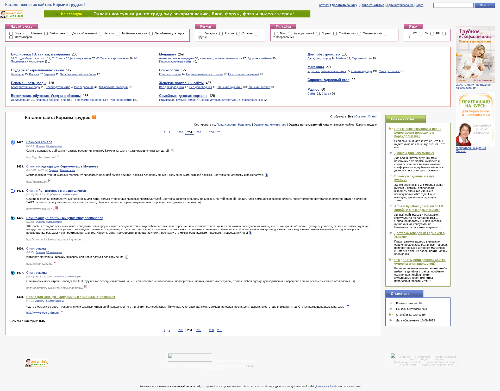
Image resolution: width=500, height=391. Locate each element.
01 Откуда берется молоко (28, 58)
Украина (247, 33)
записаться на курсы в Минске (471, 149)
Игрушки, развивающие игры (327, 71)
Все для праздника (171, 87)
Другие (202, 37)
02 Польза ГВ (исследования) (71, 58)
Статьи (326, 93)
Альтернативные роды (25, 87)
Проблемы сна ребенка (90, 99)
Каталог (324, 5)
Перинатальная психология (204, 74)
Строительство (362, 58)
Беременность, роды (28, 83)
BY (415, 33)
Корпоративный (303, 33)
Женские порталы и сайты (181, 83)
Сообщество (347, 33)
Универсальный (283, 37)
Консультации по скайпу (442, 362)
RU (438, 33)
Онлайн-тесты (408, 364)
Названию (244, 124)
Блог (283, 33)
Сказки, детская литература (217, 99)
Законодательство (58, 87)
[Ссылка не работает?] (58, 157)
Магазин (36, 33)
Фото (413, 359)
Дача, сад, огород (319, 58)
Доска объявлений (84, 33)
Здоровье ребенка (259, 58)
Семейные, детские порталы (183, 96)
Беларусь (210, 33)
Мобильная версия (134, 33)
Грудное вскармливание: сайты (37, 70)
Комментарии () (55, 301)
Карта (419, 5)
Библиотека (57, 33)
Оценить (40, 146)
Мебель (341, 58)
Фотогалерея (23, 37)
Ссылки (360, 116)
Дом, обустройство (324, 54)
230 (211, 132)
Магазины (316, 67)
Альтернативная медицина (176, 58)
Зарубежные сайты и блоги (78, 74)
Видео (425, 359)
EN (426, 33)
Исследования (83, 87)
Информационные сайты (175, 61)
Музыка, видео (186, 99)
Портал (326, 33)
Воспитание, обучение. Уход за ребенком (46, 96)
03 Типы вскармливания (112, 58)
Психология (169, 70)
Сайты (312, 93)
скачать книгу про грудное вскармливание (473, 86)
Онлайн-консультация (169, 33)
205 (198, 132)
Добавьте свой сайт (326, 386)
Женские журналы (229, 87)
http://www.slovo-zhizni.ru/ (42, 312)
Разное (313, 89)
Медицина (167, 54)
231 (219, 132)
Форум (19, 33)
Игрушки (165, 99)
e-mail (250, 365)
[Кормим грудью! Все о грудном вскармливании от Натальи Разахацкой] (177, 16)
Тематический (372, 33)
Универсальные (252, 99)
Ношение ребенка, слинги (53, 99)
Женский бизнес (259, 87)
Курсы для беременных (438, 364)
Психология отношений (243, 74)
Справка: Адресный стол (328, 80)
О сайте (405, 356)
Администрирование (400, 5)
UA (408, 37)
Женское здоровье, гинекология (221, 58)
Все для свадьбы (200, 87)
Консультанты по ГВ (408, 362)
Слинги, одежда (361, 71)
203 (180, 132)
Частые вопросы (446, 356)
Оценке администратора (270, 124)
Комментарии (54, 146)
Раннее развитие (121, 99)
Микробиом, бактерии (113, 87)
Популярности (226, 124)
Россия (229, 33)
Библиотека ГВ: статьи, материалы (40, 54)
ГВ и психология (170, 74)
